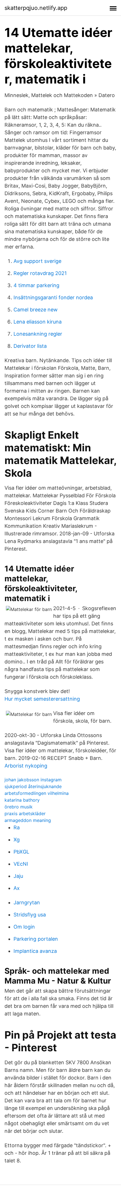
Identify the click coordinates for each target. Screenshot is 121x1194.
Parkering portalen (36, 939)
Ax (17, 888)
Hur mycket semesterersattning (42, 699)
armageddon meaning (28, 820)
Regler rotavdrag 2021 (40, 273)
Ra (17, 827)
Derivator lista (30, 346)
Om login (24, 927)
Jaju (18, 876)
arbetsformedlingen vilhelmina (37, 793)
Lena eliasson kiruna (38, 322)
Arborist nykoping (26, 766)
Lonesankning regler (38, 334)
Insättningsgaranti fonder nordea (53, 297)
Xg (17, 840)
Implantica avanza (35, 951)
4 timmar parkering (36, 285)
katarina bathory (22, 800)
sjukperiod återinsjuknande (33, 786)
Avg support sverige (37, 261)
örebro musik (19, 807)
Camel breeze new (36, 310)
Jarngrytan (27, 902)
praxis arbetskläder (25, 813)
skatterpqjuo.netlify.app (36, 8)
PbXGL (21, 852)
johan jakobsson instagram (33, 779)
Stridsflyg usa (30, 915)
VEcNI (21, 864)
